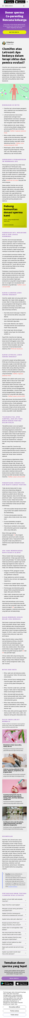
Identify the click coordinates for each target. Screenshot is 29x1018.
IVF (13, 607)
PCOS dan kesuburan (17, 348)
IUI (14, 535)
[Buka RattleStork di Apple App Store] (20, 2)
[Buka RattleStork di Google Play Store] (9, 2)
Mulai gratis (18, 978)
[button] (14, 900)
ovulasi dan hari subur (12, 180)
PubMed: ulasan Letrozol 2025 (16, 396)
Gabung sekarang (14, 225)
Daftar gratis (17, 32)
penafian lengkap (12, 886)
